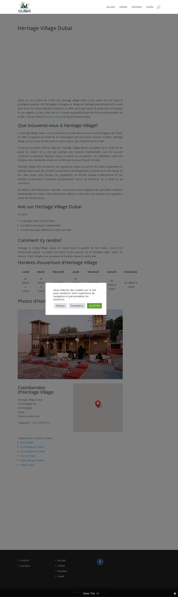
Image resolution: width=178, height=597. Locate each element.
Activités (137, 7)
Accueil (111, 7)
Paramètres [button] (77, 305)
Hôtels (123, 7)
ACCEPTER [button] (94, 305)
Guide (149, 7)
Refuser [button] (60, 305)
